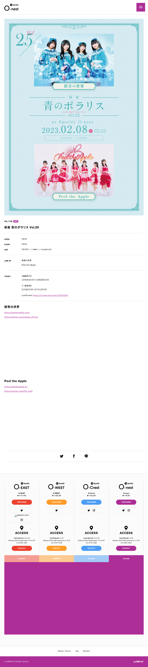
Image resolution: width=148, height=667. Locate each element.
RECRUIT (86, 651)
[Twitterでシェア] (61, 456)
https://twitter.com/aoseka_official (21, 317)
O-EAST (21, 558)
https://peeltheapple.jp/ (16, 387)
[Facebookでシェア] (74, 456)
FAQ (77, 651)
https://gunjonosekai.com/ (17, 312)
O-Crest (91, 558)
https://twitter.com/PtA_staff (18, 391)
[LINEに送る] (86, 456)
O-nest (126, 558)
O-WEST (56, 558)
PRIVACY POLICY (64, 651)
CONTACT (22, 548)
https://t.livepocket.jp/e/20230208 (51, 295)
